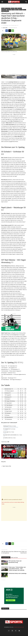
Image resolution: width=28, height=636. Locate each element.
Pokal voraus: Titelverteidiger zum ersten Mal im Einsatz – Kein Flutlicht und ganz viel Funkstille (17, 569)
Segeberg (16, 9)
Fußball (5, 6)
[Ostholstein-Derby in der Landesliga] (4, 575)
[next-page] (4, 580)
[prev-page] (2, 580)
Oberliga (3, 8)
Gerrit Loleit (5, 27)
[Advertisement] (14, 63)
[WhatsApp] (12, 30)
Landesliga (10, 6)
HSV (2, 564)
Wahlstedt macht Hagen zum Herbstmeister (20, 552)
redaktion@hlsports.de (19, 627)
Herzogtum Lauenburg (5, 11)
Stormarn (20, 9)
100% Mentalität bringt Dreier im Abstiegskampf (7, 552)
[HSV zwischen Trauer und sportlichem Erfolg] (4, 562)
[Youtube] (19, 630)
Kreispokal (3, 570)
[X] (9, 30)
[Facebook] (6, 30)
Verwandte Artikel (6, 557)
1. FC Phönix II (7, 8)
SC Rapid (13, 9)
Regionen (12, 8)
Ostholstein (9, 9)
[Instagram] (12, 630)
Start (2, 6)
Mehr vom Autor (14, 557)
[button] (2, 2)
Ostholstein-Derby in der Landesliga (17, 573)
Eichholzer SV (4, 9)
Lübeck (16, 8)
